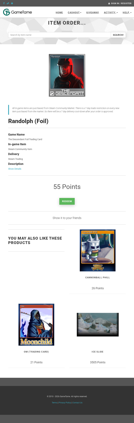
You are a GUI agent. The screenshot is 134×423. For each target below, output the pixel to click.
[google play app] (12, 3)
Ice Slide (97, 351)
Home (59, 12)
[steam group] (8, 3)
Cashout (74, 12)
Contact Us (77, 403)
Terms (54, 403)
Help (126, 12)
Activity (110, 12)
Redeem (67, 201)
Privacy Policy (65, 403)
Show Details (14, 168)
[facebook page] (3, 3)
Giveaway (92, 12)
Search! (118, 35)
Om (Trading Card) (36, 351)
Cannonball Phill (97, 277)
